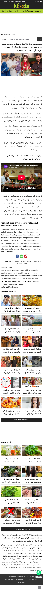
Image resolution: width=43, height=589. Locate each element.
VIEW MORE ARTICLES (21, 420)
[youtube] (41, 1)
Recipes (10, 11)
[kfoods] (22, 5)
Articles (38, 11)
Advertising (21, 582)
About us (13, 579)
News (17, 261)
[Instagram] (38, 1)
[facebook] (35, 1)
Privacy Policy (32, 579)
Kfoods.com (30, 576)
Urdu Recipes (28, 11)
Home (7, 579)
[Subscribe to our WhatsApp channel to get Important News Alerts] (38, 572)
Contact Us (22, 579)
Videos (17, 11)
